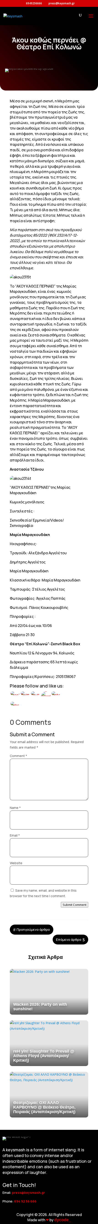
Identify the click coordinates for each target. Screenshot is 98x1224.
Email (15, 835)
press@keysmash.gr (28, 1192)
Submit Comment (74, 905)
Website (16, 863)
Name (15, 807)
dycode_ (62, 1220)
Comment (18, 756)
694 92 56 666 (25, 1201)
